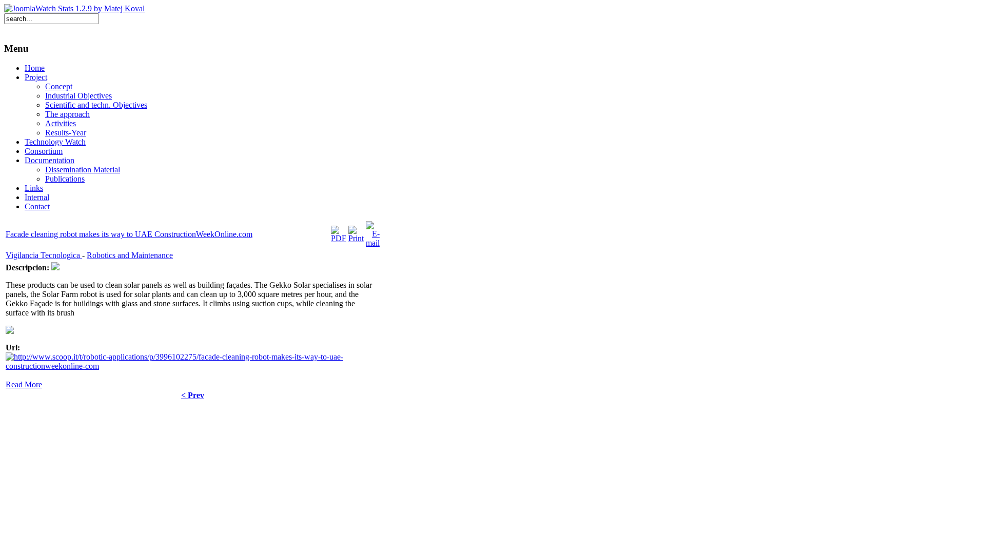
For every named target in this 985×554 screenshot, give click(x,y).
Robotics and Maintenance (130, 255)
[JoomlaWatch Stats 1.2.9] (74, 8)
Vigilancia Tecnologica (44, 255)
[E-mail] (373, 243)
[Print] (356, 238)
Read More (24, 384)
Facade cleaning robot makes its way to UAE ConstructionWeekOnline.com (129, 234)
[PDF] (338, 238)
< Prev (192, 395)
